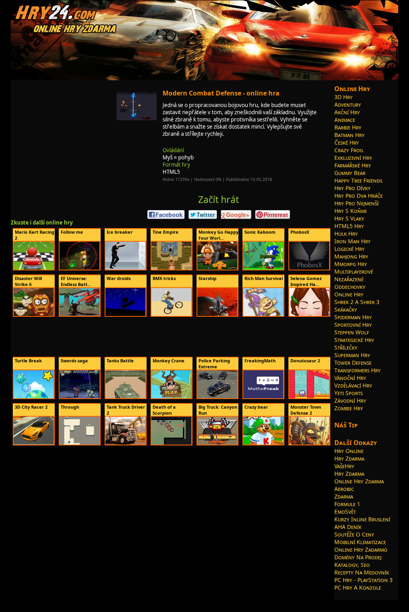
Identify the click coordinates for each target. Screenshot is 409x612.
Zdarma (343, 496)
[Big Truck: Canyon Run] (217, 443)
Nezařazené (348, 279)
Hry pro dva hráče (358, 195)
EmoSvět (345, 511)
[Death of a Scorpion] (171, 443)
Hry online (348, 451)
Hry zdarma (349, 458)
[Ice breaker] (125, 268)
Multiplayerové (353, 271)
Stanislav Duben (203, 603)
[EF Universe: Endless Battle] (79, 314)
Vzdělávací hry (353, 385)
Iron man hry (352, 241)
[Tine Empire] (171, 268)
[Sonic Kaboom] (263, 268)
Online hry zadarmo (360, 549)
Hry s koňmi (350, 211)
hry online (137, 603)
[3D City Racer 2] (33, 443)
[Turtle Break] (33, 396)
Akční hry (347, 112)
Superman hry (352, 355)
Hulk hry (346, 233)
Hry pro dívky (352, 188)
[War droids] (125, 314)
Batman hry (349, 135)
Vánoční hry (350, 378)
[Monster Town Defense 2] (309, 443)
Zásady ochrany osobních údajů (253, 603)
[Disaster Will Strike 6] (33, 314)
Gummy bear (349, 173)
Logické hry (349, 248)
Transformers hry (357, 370)
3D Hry (343, 97)
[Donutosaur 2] (309, 396)
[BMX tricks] (171, 314)
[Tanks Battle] (125, 396)
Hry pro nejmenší (356, 203)
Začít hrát (218, 199)
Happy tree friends (358, 180)
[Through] (79, 443)
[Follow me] (79, 268)
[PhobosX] (309, 268)
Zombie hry (348, 408)
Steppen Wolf (351, 332)
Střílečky (345, 347)
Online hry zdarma (359, 481)
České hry (346, 142)
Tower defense (352, 362)
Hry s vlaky (349, 218)
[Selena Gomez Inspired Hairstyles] (309, 314)
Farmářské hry (352, 165)
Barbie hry (347, 127)
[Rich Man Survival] (263, 314)
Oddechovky (349, 286)
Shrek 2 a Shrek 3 (356, 302)
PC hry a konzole (357, 587)
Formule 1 (347, 504)
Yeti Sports (348, 393)
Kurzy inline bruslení (362, 519)
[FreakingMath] (263, 396)
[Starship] (217, 314)
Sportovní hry (353, 324)
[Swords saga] (79, 396)
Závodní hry (350, 400)
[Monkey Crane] (171, 396)
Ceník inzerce (301, 603)
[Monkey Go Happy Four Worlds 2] (217, 268)
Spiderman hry (353, 317)
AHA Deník (347, 527)
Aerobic (344, 489)
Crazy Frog (348, 150)
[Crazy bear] (263, 443)
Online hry (348, 294)
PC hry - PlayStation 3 (363, 580)
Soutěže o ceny (354, 534)
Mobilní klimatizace (360, 542)
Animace (344, 119)
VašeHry (344, 466)
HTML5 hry (349, 226)
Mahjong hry (351, 256)
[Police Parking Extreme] (217, 396)
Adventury (347, 104)
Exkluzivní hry (353, 157)
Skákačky (345, 309)
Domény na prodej (357, 557)
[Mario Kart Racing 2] (33, 268)
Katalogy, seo (352, 564)
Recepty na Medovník (361, 572)
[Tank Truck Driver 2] (125, 443)
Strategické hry (354, 340)
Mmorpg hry (350, 264)
